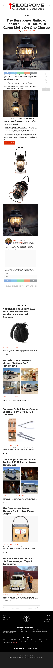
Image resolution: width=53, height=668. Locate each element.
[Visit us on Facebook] (46, 74)
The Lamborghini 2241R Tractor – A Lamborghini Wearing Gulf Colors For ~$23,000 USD (12, 608)
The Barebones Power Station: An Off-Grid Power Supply (19, 511)
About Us (5, 619)
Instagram (47, 621)
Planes (28, 12)
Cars (9, 12)
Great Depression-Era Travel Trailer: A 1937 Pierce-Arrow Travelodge (19, 462)
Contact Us (35, 659)
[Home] (26, 6)
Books (27, 15)
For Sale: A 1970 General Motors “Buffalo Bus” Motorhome (17, 363)
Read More (6, 354)
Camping (26, 30)
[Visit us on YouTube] (22, 655)
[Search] (49, 6)
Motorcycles (16, 12)
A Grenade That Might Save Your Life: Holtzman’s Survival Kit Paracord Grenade (19, 313)
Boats (23, 12)
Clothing (42, 12)
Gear (37, 12)
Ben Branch (20, 242)
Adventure (5, 347)
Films (33, 12)
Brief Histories (7, 617)
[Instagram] (5, 276)
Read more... (14, 642)
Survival (32, 30)
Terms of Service (27, 659)
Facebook (47, 615)
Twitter (48, 617)
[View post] (20, 332)
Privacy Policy (18, 659)
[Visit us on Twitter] (25, 655)
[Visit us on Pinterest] (27, 655)
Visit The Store (9, 142)
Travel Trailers (19, 495)
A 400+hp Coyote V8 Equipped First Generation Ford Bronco (30, 608)
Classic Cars (18, 594)
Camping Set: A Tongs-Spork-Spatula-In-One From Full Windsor (20, 412)
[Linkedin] (7, 276)
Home (5, 12)
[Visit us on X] (46, 77)
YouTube (48, 619)
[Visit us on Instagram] (46, 80)
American (20, 30)
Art (48, 12)
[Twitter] (8, 276)
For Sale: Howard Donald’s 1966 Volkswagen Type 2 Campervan (18, 561)
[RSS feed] (3, 5)
